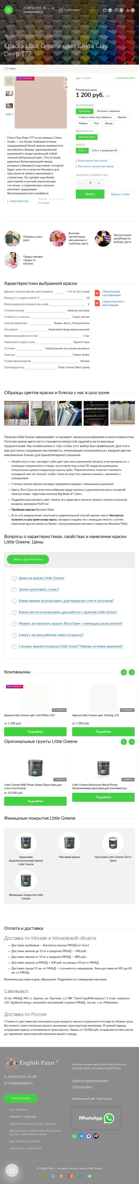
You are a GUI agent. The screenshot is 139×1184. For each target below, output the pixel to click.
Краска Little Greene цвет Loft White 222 (29, 715)
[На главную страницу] (69, 9)
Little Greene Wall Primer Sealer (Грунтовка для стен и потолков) (33, 787)
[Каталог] (6, 35)
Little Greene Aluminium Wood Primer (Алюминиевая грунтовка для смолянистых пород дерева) (99, 787)
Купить (90, 194)
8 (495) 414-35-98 (37, 8)
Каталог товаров (23, 1117)
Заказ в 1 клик (120, 194)
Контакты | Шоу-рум (25, 1148)
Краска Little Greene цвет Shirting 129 (95, 715)
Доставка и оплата (24, 1141)
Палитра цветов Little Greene (33, 1124)
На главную (19, 1110)
